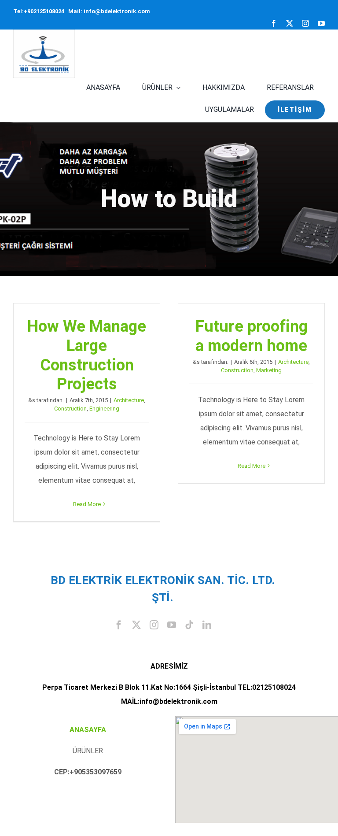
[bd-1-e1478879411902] (44, 33)
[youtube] (321, 23)
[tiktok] (189, 625)
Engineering (104, 408)
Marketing (269, 370)
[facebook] (273, 23)
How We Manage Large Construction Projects (86, 355)
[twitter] (289, 23)
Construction (70, 408)
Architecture (129, 400)
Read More (87, 504)
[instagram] (305, 23)
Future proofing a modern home (251, 336)
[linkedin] (206, 625)
